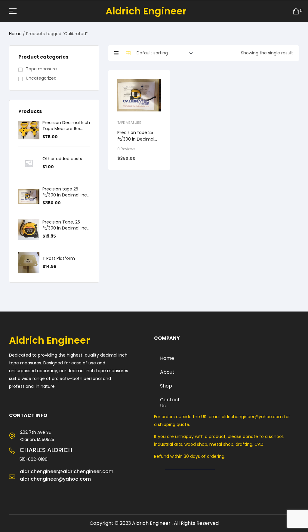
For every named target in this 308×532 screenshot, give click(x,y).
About (167, 372)
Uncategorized (41, 78)
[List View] (116, 53)
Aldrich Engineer (146, 11)
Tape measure (129, 122)
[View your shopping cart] (296, 11)
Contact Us (170, 402)
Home (15, 34)
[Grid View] (128, 53)
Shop (166, 385)
